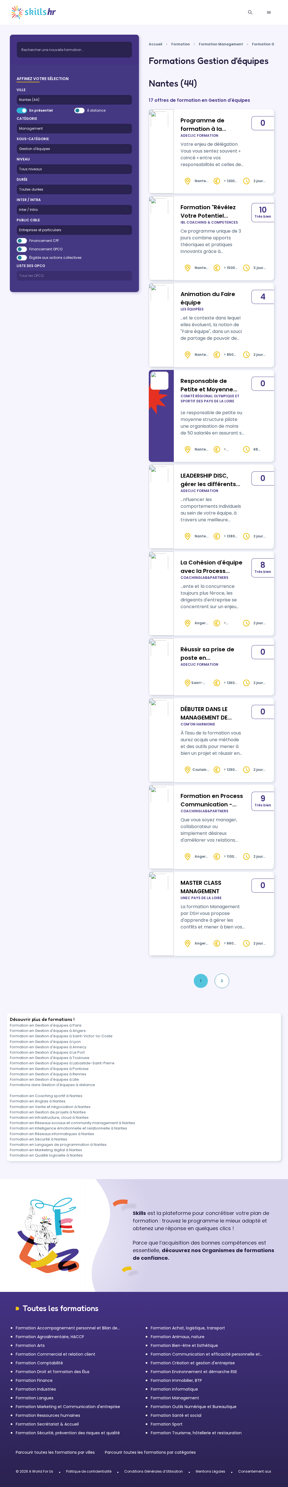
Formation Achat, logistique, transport (188, 1328)
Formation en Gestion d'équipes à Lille (44, 1079)
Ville (21, 89)
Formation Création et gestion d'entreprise (193, 1363)
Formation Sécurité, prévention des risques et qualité (68, 1433)
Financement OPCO (45, 249)
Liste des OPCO (31, 265)
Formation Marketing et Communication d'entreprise (68, 1406)
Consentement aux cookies (261, 1471)
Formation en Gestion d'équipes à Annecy (48, 1047)
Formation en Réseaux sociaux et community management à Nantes (72, 1122)
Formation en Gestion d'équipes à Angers (48, 1030)
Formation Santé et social (176, 1415)
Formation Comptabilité (39, 1363)
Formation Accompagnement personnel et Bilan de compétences (66, 1328)
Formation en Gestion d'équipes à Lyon (45, 1041)
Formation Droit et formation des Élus (52, 1372)
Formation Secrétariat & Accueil (47, 1424)
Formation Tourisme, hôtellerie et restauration (196, 1433)
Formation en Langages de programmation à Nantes (58, 1144)
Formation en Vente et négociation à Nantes (50, 1106)
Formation (180, 44)
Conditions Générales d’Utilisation (153, 1471)
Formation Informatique (174, 1389)
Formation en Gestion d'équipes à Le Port (47, 1052)
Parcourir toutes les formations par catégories (150, 1452)
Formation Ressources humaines (48, 1415)
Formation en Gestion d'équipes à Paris (46, 1025)
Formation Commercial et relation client (55, 1354)
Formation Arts (30, 1345)
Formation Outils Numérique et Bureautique (194, 1406)
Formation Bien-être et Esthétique (184, 1345)
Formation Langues (34, 1398)
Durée (22, 179)
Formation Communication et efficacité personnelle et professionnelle (205, 1354)
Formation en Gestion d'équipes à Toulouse (49, 1057)
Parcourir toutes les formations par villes (56, 1452)
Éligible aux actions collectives (55, 257)
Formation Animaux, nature (177, 1337)
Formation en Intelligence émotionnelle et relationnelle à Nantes (68, 1128)
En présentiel (41, 110)
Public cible (28, 220)
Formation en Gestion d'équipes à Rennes (48, 1074)
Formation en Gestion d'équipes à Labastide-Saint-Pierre (62, 1063)
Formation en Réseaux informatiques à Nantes (52, 1133)
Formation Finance (34, 1380)
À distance (96, 110)
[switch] (22, 110)
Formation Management (221, 44)
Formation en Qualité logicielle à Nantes (46, 1155)
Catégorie (27, 118)
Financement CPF (44, 240)
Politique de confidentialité (88, 1471)
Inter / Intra (29, 199)
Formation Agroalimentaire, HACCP (50, 1337)
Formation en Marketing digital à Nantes (46, 1150)
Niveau (23, 159)
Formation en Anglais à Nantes (38, 1101)
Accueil (155, 44)
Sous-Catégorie (33, 138)
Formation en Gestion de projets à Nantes (48, 1112)
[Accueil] (33, 12)
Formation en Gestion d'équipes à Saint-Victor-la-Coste (61, 1036)
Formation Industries (36, 1389)
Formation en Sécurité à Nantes (38, 1139)
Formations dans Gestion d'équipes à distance (52, 1084)
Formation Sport (167, 1424)
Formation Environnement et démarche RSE (194, 1372)
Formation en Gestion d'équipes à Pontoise (49, 1068)
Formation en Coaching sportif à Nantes (46, 1095)
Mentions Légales (210, 1471)
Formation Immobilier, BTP (176, 1380)
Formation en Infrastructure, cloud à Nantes (49, 1117)
